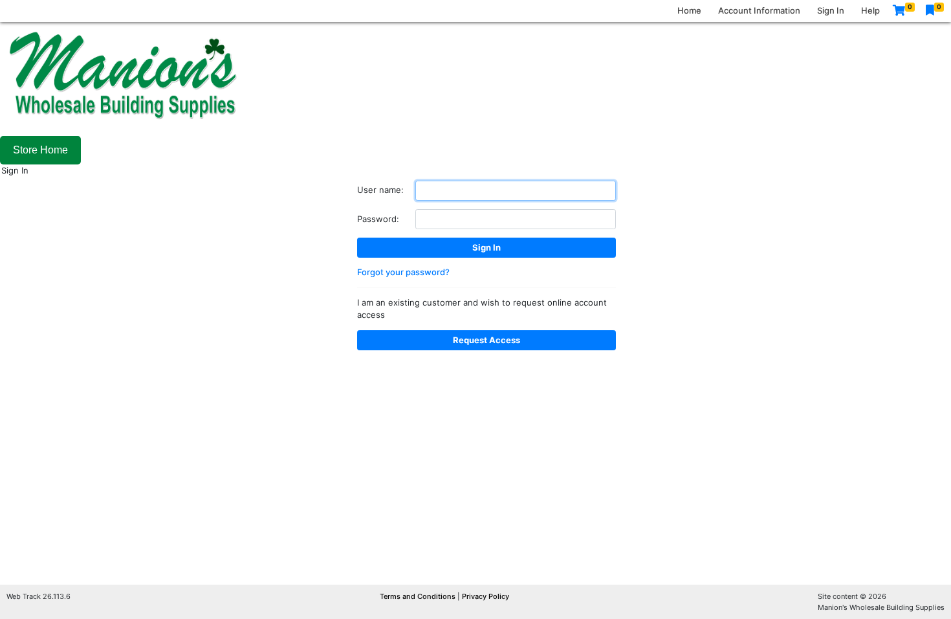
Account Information (759, 10)
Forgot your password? (403, 272)
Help (870, 10)
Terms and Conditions (418, 596)
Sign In (830, 10)
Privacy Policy (485, 596)
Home (689, 10)
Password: (378, 219)
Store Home (40, 149)
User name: (380, 190)
